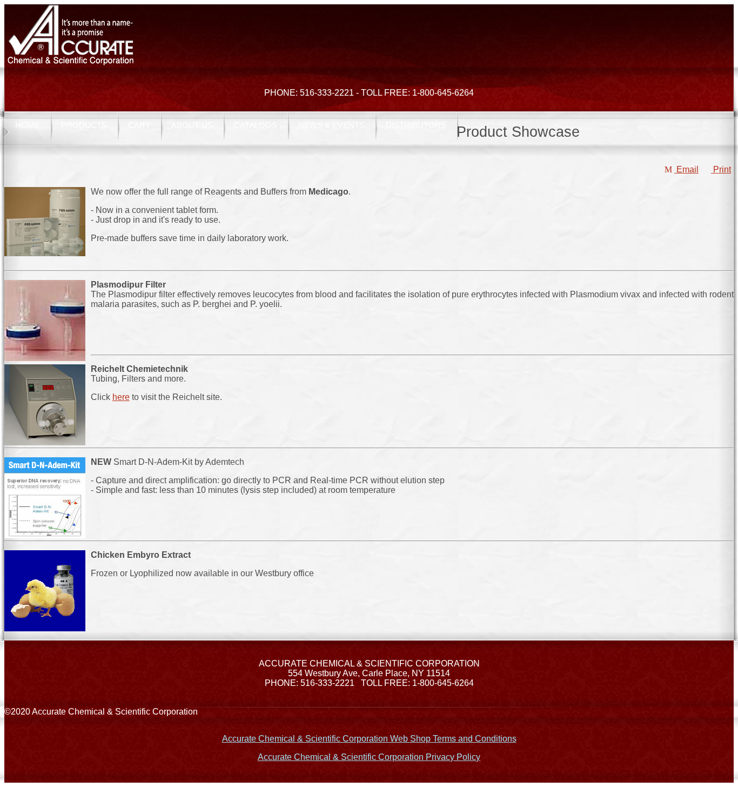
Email (686, 169)
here (121, 397)
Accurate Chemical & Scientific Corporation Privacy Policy (369, 757)
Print (721, 169)
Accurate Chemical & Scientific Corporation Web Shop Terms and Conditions (369, 738)
